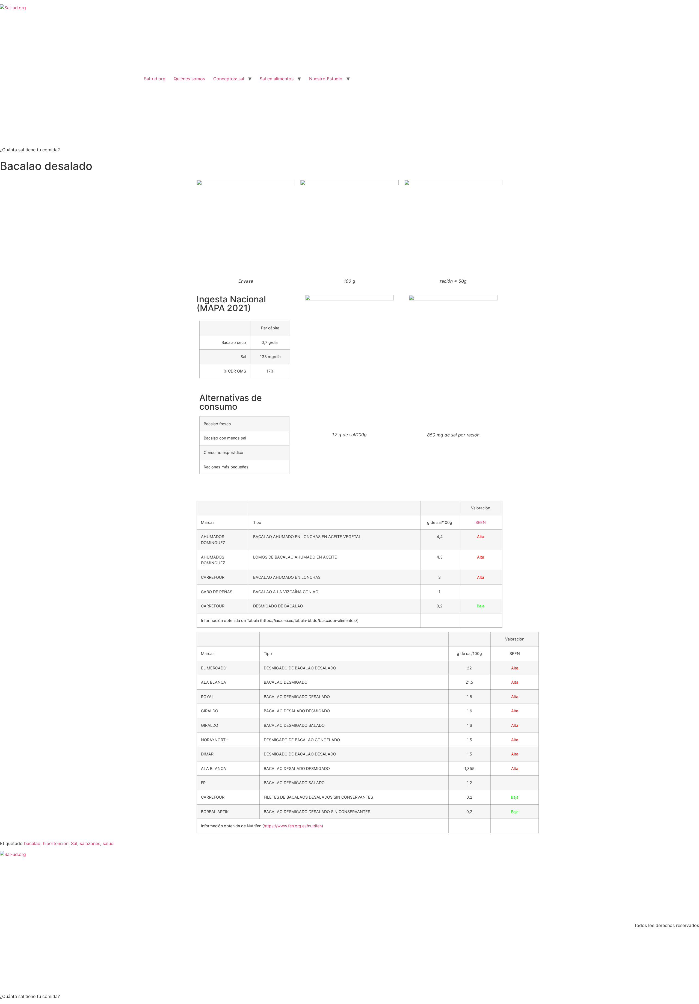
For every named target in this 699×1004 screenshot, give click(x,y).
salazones (90, 843)
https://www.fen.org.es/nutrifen (293, 825)
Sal (74, 843)
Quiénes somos (189, 78)
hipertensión (56, 843)
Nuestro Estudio (325, 78)
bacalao (32, 843)
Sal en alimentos (277, 78)
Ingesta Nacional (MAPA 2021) (231, 303)
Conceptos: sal (228, 78)
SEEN (480, 522)
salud (108, 843)
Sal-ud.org (154, 78)
